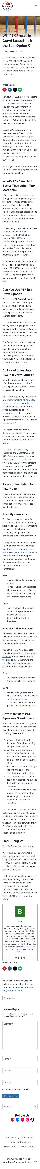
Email (6, 1070)
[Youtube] (16, 958)
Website (7, 1082)
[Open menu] (36, 6)
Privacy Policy (23, 1089)
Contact (32, 1146)
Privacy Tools (28, 1137)
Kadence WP (31, 1162)
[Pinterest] (21, 958)
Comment (9, 1024)
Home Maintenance (10, 31)
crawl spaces (9, 998)
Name (7, 1059)
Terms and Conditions (20, 1142)
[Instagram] (24, 958)
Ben (6, 51)
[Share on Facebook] (10, 90)
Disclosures (9, 1146)
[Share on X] (15, 90)
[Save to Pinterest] (4, 90)
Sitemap (22, 1146)
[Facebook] (18, 958)
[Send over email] (20, 90)
